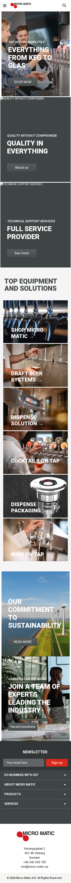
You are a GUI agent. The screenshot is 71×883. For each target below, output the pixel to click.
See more (21, 253)
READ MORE (23, 642)
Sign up (56, 763)
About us (21, 167)
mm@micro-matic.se (34, 866)
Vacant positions (22, 727)
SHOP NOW (22, 82)
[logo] (20, 5)
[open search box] (64, 6)
